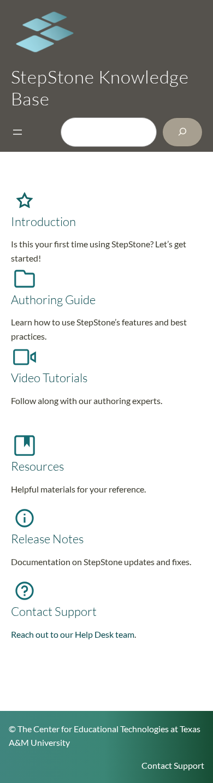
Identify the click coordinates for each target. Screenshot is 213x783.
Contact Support (54, 611)
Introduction (43, 221)
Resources (37, 466)
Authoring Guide (53, 299)
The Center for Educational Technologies (93, 728)
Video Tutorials (49, 377)
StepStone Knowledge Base (100, 87)
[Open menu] (17, 132)
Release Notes (47, 538)
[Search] (182, 131)
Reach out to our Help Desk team (72, 634)
